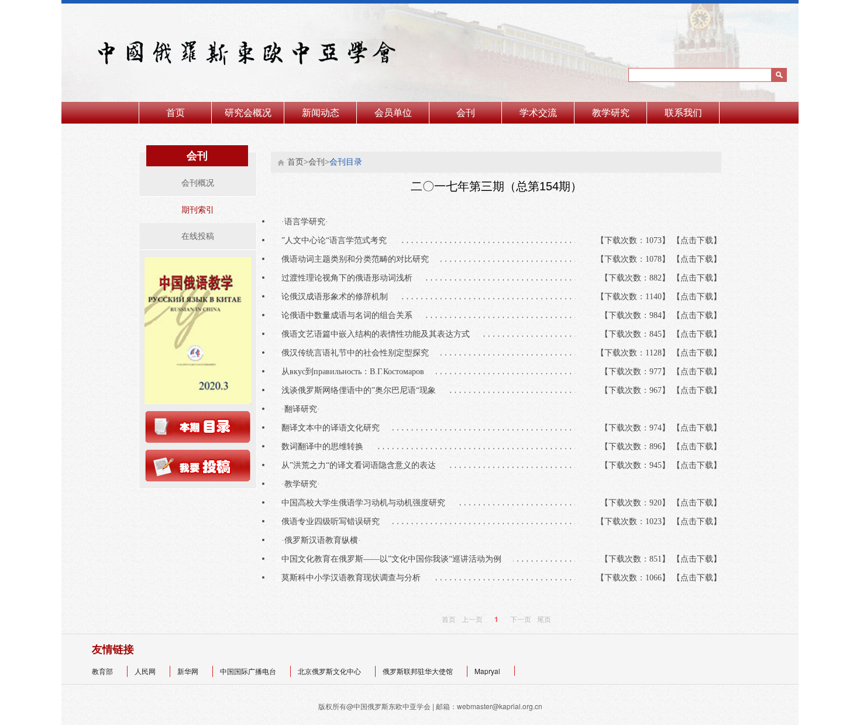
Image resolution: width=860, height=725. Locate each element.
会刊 (465, 113)
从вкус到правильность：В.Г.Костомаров (358, 371)
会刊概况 (197, 183)
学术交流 (538, 113)
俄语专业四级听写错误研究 (336, 521)
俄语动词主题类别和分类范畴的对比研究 (361, 259)
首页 (175, 113)
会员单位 (393, 113)
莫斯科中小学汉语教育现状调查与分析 (356, 577)
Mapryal (488, 671)
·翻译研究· (306, 409)
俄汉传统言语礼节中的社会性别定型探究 (361, 352)
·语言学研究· (310, 221)
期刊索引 (197, 210)
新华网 (188, 671)
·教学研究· (306, 484)
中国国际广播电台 (249, 671)
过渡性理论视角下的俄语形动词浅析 (352, 277)
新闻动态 (320, 113)
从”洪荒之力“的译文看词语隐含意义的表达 (364, 465)
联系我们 (683, 113)
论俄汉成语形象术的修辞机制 (340, 296)
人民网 (146, 671)
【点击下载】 (696, 240)
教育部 (103, 671)
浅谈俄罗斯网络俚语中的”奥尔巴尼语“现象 (364, 390)
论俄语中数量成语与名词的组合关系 (352, 315)
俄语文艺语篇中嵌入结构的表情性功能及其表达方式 (381, 334)
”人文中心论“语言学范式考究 (339, 240)
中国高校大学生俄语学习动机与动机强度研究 (369, 502)
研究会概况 (248, 113)
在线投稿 (197, 236)
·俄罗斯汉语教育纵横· (327, 540)
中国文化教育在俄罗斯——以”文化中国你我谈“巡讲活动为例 (397, 559)
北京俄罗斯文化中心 (330, 671)
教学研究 (610, 113)
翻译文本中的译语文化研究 (336, 427)
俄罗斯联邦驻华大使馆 (419, 671)
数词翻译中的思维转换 (328, 446)
